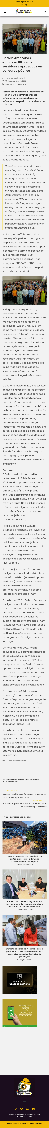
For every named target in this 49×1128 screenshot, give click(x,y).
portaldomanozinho (10, 781)
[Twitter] (21, 1109)
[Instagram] (22, 5)
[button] (5, 12)
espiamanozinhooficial (15, 78)
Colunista (22, 84)
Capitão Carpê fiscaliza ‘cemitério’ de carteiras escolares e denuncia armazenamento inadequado (24, 859)
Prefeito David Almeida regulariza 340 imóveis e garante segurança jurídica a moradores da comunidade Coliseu (24, 904)
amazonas (10, 779)
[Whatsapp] (26, 5)
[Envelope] (33, 1109)
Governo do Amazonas (23, 779)
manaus (35, 779)
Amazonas (9, 84)
